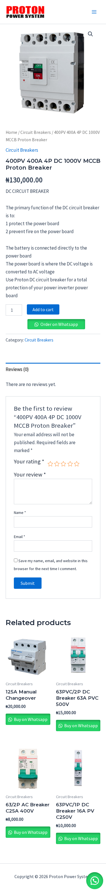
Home (11, 132)
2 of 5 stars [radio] (57, 464)
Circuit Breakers (35, 132)
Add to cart (43, 309)
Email (19, 536)
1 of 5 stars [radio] (50, 464)
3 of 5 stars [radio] (63, 464)
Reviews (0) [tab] (17, 369)
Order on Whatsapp (59, 324)
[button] (90, 34)
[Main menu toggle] (94, 12)
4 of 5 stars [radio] (70, 464)
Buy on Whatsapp (30, 719)
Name (20, 512)
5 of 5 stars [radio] (76, 464)
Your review (30, 474)
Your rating (29, 462)
